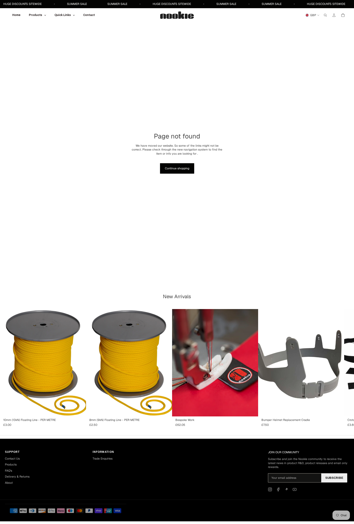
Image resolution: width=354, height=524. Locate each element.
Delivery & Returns (17, 476)
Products (11, 464)
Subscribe (334, 477)
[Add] (79, 410)
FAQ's (8, 470)
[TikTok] (286, 489)
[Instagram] (270, 489)
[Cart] (342, 15)
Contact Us (12, 458)
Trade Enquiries (102, 458)
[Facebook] (278, 489)
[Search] (325, 15)
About (9, 483)
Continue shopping (177, 168)
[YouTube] (295, 489)
